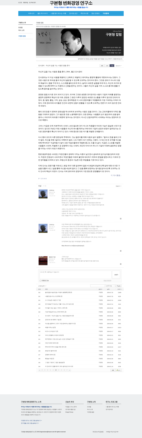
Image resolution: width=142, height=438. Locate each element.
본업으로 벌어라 (50, 351)
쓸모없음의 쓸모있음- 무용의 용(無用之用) (57, 292)
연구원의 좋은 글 (70, 409)
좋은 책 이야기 (42, 13)
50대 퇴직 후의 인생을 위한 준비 (55, 347)
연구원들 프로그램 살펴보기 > (30, 423)
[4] (72, 366)
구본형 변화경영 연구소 (71, 2)
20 (47, 370)
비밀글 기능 (45, 280)
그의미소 (51, 190)
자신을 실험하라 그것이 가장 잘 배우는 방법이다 (59, 323)
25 (61, 370)
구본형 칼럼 (90, 412)
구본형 (101, 292)
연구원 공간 (73, 13)
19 (44, 370)
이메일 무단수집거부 (112, 432)
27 (67, 370)
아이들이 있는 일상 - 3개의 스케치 (55, 308)
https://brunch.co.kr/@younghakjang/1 (73, 245)
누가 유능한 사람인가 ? (52, 300)
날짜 (108, 289)
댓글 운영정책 (107, 280)
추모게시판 (84, 13)
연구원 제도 (109, 409)
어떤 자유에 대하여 (51, 343)
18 (42, 370)
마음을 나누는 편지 (71, 407)
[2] (61, 296)
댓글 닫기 (118, 186)
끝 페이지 (69, 370)
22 (53, 370)
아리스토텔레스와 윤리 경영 (53, 335)
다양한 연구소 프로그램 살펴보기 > (31, 420)
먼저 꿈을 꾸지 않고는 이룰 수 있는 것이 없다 (58, 304)
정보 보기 (118, 65)
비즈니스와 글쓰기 (50, 331)
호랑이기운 (52, 257)
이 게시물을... (116, 175)
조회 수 (119, 289)
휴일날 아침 (48, 358)
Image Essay (69, 412)
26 (64, 370)
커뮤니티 (31, 13)
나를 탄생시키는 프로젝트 (53, 296)
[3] (71, 292)
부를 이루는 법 (49, 327)
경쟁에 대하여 (49, 354)
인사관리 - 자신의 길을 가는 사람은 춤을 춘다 (54, 65)
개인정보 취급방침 (98, 432)
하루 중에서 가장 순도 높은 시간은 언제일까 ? (59, 339)
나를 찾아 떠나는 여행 (58, 13)
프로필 (89, 407)
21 (50, 370)
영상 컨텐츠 (95, 13)
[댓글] (120, 219)
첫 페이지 (39, 370)
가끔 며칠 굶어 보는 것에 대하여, (55, 312)
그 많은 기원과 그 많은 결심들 (54, 362)
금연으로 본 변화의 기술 (52, 319)
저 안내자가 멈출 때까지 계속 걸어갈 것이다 (58, 366)
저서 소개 (90, 409)
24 (58, 370)
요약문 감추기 (41, 286)
